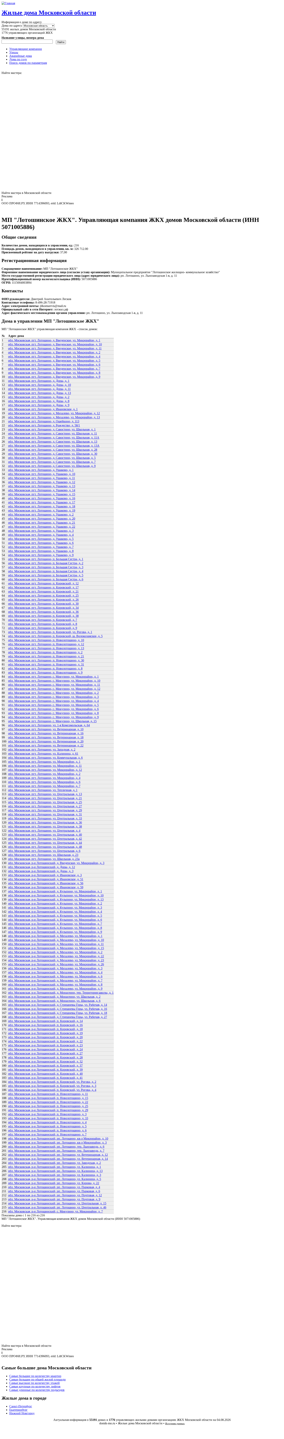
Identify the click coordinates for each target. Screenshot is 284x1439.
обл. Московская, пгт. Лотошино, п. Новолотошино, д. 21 (46, 656)
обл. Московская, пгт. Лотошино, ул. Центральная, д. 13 (45, 794)
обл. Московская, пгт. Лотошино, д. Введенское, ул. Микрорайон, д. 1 (54, 340)
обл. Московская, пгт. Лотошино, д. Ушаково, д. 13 (41, 486)
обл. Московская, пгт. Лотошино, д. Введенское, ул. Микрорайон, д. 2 (54, 352)
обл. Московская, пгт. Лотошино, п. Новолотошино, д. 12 (46, 644)
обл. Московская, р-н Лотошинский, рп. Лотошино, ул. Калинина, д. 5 (54, 1179)
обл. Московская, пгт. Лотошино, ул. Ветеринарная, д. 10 (45, 729)
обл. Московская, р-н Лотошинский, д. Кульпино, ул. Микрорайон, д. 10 (56, 895)
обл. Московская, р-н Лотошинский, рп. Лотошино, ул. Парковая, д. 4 (54, 1187)
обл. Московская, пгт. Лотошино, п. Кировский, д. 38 (43, 615)
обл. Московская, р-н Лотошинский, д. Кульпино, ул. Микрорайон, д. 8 (55, 927)
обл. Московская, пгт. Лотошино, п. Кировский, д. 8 (42, 624)
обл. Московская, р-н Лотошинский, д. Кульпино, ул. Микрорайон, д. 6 (55, 919)
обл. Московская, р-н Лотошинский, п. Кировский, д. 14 (45, 1021)
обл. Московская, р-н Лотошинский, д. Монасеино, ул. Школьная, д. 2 (54, 996)
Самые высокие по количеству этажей (34, 1383)
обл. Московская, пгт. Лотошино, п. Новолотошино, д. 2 (45, 652)
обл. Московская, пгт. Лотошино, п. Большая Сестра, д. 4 (45, 571)
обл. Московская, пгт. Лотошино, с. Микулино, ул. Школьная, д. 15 (52, 721)
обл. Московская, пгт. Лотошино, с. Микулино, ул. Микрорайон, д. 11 (54, 684)
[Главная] (8, 3)
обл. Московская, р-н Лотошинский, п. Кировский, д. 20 (45, 1037)
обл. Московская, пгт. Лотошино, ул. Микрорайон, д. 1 (44, 761)
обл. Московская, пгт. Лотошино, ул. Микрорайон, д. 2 (44, 773)
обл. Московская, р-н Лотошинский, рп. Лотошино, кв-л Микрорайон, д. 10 (58, 1138)
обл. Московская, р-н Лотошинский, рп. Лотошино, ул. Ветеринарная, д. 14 (58, 1158)
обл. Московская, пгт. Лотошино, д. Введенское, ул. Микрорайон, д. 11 (55, 348)
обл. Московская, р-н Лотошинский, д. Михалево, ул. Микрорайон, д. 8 (55, 984)
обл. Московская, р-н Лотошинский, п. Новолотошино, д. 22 (48, 1102)
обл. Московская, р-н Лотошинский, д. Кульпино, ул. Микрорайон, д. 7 (55, 923)
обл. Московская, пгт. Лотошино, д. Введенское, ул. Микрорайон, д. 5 (54, 360)
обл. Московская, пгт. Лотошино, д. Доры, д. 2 (38, 397)
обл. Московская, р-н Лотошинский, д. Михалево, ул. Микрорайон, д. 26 (56, 964)
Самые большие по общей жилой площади (37, 1379)
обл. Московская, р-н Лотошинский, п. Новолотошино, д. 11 (48, 1094)
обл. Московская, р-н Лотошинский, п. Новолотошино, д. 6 (47, 1130)
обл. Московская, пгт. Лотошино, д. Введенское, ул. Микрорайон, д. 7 (54, 368)
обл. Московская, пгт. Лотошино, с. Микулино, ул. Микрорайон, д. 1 (53, 676)
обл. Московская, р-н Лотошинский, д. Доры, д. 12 (41, 867)
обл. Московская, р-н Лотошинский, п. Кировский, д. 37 (45, 1065)
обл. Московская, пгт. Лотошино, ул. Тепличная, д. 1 (42, 790)
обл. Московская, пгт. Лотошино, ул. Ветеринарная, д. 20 (45, 741)
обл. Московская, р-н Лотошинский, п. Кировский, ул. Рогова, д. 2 (52, 1081)
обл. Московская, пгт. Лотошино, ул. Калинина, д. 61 (43, 753)
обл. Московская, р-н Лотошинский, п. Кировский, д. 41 (45, 1077)
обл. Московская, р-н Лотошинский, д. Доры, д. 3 (40, 871)
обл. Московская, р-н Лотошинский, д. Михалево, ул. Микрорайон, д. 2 (55, 952)
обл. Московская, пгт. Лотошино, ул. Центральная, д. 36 (45, 822)
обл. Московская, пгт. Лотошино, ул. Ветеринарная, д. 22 (45, 745)
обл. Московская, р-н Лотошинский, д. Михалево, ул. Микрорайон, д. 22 (56, 956)
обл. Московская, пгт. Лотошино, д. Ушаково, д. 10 (41, 474)
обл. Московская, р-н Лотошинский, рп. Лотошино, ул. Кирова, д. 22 (53, 1183)
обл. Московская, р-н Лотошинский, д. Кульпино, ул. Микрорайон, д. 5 (55, 915)
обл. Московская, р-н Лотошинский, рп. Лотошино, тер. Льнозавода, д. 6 (56, 1146)
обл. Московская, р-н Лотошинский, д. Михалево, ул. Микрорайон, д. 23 (56, 960)
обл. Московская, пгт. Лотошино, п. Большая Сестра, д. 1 (45, 559)
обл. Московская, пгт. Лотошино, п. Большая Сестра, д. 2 (45, 563)
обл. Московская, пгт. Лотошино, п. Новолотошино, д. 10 (46, 640)
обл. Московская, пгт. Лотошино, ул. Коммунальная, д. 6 (45, 757)
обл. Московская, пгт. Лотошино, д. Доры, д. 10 (39, 384)
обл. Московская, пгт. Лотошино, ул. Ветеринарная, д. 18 (45, 737)
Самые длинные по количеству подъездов (37, 1390)
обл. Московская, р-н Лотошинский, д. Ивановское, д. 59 (45, 887)
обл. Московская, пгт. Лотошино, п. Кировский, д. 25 (43, 595)
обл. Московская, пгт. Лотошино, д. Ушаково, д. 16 (41, 498)
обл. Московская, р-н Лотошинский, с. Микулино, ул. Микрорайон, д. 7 (55, 1211)
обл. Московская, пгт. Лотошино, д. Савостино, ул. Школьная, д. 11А (53, 437)
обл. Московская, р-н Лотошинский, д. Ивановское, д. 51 (45, 879)
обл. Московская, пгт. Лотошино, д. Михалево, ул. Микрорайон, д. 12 (54, 413)
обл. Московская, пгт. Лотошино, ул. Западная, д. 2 (41, 749)
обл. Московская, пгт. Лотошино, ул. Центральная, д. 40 (45, 834)
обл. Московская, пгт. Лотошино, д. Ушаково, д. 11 (41, 478)
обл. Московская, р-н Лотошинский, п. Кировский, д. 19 (45, 1033)
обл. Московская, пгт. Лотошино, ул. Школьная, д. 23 (43, 854)
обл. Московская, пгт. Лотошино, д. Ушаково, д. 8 (41, 551)
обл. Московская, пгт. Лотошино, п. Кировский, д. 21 (43, 591)
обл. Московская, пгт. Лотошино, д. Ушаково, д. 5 (41, 538)
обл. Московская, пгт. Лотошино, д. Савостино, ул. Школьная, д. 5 (52, 457)
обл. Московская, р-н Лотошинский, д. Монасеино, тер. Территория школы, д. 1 (61, 992)
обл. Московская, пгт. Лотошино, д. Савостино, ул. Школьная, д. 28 (52, 449)
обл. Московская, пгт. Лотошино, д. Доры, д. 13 (39, 393)
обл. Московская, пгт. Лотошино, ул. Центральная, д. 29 (45, 810)
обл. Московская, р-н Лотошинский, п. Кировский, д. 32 (45, 1061)
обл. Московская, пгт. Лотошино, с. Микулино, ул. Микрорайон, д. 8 (53, 713)
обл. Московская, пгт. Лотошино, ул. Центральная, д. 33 (45, 818)
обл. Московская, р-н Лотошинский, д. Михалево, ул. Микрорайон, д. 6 (55, 976)
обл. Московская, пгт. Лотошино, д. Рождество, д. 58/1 (44, 425)
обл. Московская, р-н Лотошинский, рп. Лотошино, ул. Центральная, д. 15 (57, 1203)
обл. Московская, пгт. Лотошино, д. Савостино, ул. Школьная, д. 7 (52, 461)
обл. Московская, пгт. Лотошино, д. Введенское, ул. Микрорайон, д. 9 (54, 376)
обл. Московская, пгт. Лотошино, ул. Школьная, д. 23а (44, 859)
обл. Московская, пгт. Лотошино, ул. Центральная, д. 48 (45, 846)
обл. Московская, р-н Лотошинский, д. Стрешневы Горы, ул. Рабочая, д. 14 (57, 1004)
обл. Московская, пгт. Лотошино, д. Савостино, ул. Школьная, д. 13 (52, 441)
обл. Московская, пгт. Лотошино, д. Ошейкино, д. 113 (43, 421)
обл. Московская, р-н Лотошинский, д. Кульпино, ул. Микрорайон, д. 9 (55, 931)
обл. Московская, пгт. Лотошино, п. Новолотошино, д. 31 (46, 664)
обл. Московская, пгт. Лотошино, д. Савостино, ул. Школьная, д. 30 (52, 453)
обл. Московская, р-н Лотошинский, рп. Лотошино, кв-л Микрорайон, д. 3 (57, 1142)
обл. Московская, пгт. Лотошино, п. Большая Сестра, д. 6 (45, 579)
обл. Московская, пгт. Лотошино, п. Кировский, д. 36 (43, 611)
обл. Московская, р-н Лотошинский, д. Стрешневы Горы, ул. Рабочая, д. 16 (57, 1008)
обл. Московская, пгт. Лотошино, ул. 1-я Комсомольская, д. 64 (49, 725)
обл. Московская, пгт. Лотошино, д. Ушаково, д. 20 (41, 518)
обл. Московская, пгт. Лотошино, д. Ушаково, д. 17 (41, 502)
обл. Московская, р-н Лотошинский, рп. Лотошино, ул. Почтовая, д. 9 (54, 1199)
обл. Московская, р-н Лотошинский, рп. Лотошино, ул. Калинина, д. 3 (54, 1175)
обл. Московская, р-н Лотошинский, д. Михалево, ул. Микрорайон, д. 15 (56, 948)
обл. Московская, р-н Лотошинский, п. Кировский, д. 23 (45, 1045)
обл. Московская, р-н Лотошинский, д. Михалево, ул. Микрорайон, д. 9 (55, 988)
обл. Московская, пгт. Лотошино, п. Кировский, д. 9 (42, 628)
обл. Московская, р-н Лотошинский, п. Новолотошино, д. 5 (47, 1126)
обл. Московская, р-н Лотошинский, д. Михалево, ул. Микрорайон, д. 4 (55, 972)
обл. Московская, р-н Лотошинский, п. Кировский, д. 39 (45, 1069)
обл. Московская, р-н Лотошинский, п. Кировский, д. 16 (45, 1025)
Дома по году (18, 59)
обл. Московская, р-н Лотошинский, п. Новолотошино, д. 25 (48, 1106)
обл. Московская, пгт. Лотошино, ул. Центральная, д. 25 (45, 802)
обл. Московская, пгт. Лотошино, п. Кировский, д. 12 (43, 583)
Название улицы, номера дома (23, 37)
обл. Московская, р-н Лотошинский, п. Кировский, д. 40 (45, 1073)
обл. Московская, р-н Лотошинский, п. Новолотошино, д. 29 (48, 1110)
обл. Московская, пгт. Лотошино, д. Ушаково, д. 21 (41, 522)
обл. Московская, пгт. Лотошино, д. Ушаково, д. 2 (41, 514)
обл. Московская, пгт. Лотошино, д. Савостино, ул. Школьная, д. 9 (52, 466)
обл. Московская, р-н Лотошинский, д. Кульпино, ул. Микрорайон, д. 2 (55, 903)
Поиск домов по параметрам (28, 62)
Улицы (13, 52)
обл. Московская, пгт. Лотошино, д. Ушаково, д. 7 (41, 547)
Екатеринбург (18, 1409)
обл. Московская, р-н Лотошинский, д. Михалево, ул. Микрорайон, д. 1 (55, 936)
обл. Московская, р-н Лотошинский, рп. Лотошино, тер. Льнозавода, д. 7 (56, 1150)
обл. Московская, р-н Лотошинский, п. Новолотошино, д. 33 (48, 1118)
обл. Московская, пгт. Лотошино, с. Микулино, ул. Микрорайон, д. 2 (53, 692)
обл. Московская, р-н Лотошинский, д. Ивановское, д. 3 (45, 875)
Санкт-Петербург (20, 1406)
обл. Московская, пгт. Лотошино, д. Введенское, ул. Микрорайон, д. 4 (54, 356)
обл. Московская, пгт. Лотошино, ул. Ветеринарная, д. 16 (45, 733)
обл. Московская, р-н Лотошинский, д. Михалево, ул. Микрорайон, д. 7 (55, 980)
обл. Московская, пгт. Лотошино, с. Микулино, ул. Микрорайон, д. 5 (53, 705)
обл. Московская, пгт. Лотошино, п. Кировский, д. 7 (42, 619)
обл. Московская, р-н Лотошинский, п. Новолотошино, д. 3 (47, 1114)
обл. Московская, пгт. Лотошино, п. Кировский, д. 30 (43, 603)
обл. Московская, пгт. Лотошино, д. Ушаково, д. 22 (41, 526)
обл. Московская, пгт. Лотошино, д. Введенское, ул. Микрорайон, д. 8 (54, 372)
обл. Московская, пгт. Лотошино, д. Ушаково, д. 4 (41, 534)
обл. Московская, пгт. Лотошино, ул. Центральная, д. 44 (45, 842)
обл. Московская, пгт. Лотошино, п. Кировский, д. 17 (43, 587)
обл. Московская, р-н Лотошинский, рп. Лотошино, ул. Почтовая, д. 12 (55, 1195)
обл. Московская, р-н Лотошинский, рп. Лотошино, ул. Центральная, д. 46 (57, 1207)
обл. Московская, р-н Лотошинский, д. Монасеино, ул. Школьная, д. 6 (54, 1000)
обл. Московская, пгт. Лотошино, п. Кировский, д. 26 (43, 599)
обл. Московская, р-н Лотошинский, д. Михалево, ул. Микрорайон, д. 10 (56, 940)
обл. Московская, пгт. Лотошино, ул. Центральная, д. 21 (45, 798)
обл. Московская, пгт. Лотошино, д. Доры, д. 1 (38, 380)
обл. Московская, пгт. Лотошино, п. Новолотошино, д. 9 (45, 672)
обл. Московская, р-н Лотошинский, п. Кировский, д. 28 (45, 1057)
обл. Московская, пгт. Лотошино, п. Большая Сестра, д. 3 (45, 567)
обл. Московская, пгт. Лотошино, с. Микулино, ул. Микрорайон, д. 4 (53, 701)
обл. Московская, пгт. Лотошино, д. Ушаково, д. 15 (41, 494)
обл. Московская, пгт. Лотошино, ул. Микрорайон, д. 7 (44, 786)
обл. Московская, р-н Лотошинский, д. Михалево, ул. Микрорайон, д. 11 (56, 944)
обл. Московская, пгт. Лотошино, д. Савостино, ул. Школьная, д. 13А (53, 445)
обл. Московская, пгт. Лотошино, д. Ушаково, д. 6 (41, 542)
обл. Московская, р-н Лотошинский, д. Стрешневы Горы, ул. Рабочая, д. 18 (57, 1013)
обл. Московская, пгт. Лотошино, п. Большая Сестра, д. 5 (45, 575)
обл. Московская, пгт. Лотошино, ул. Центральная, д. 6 (44, 850)
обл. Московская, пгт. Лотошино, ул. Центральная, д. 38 (45, 826)
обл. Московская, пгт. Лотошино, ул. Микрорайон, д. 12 (45, 769)
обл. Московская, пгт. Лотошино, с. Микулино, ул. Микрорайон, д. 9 (53, 717)
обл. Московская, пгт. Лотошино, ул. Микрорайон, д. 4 (44, 778)
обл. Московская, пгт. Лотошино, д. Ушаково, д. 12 (41, 482)
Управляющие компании (25, 49)
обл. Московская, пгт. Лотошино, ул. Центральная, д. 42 (45, 838)
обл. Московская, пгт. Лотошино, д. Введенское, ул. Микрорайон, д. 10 (55, 344)
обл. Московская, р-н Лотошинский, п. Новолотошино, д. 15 (48, 1098)
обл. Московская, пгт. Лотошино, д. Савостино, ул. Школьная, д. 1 (52, 429)
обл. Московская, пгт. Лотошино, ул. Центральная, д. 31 (45, 814)
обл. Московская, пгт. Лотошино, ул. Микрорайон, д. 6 (44, 782)
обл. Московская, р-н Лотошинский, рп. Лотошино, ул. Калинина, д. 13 (55, 1171)
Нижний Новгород (21, 1413)
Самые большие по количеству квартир (35, 1376)
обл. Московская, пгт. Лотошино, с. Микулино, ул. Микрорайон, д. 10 (54, 680)
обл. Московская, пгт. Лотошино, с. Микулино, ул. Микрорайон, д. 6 (53, 709)
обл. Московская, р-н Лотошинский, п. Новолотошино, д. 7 (47, 1134)
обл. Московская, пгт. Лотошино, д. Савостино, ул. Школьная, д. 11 (52, 433)
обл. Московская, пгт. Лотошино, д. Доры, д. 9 (38, 405)
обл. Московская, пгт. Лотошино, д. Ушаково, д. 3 (41, 530)
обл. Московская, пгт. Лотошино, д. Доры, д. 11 (39, 389)
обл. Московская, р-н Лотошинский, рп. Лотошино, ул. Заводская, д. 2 (54, 1162)
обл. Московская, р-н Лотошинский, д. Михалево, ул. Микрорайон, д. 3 (55, 968)
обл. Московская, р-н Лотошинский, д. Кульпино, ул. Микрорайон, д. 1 (55, 891)
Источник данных (175, 1423)
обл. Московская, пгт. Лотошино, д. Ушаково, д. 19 (41, 510)
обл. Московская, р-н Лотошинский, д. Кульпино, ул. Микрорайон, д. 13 (56, 899)
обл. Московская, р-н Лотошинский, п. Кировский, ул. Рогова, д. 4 (52, 1090)
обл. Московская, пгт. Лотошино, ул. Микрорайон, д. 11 (45, 765)
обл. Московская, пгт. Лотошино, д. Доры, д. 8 (38, 401)
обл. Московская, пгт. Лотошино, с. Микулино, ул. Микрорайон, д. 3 (53, 696)
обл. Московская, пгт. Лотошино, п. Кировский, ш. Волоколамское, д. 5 (55, 636)
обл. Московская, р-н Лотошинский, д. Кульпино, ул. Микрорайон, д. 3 (55, 907)
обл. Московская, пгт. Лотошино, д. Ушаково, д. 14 (41, 490)
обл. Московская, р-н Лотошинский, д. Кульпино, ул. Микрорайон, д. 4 (55, 911)
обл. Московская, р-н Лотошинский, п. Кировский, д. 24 (45, 1049)
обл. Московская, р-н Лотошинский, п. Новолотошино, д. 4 (47, 1122)
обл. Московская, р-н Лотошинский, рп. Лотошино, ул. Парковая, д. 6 (54, 1191)
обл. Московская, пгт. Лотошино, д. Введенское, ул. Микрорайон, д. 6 (54, 364)
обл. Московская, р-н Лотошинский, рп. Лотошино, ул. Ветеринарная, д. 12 (58, 1154)
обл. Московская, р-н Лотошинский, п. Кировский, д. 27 (45, 1053)
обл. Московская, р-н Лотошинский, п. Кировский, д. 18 (45, 1029)
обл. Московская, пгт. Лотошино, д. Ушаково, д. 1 (41, 470)
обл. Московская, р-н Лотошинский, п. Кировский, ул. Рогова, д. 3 (52, 1085)
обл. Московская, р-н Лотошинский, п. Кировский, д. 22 (45, 1041)
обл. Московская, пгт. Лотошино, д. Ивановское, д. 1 (43, 409)
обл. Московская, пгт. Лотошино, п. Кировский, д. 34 (43, 607)
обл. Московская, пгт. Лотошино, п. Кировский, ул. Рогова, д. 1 (50, 632)
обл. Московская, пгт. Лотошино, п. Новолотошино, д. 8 (45, 668)
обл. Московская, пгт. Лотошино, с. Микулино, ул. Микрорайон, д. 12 (54, 688)
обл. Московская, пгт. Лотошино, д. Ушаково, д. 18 (41, 506)
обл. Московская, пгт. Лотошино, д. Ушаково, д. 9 (41, 555)
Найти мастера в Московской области (26, 192)
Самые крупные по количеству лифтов (34, 1386)
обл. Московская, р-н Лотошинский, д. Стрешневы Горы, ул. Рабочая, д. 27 (57, 1017)
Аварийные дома (20, 55)
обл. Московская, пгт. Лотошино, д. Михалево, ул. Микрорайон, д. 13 (54, 417)
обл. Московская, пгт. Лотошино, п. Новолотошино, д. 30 (46, 660)
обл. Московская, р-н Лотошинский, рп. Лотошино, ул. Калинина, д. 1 (54, 1166)
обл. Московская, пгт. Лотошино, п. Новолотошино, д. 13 (46, 648)
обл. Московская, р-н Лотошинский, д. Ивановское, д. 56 (45, 883)
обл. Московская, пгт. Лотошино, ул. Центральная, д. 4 (44, 830)
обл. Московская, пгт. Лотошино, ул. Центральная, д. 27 (45, 806)
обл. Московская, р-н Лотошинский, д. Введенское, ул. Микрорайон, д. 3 (56, 863)
